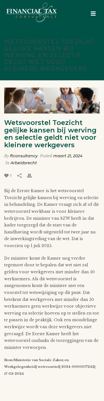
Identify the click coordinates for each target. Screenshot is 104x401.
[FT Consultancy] (26, 12)
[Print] (32, 175)
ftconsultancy (24, 155)
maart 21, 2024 (67, 155)
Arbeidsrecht (24, 162)
